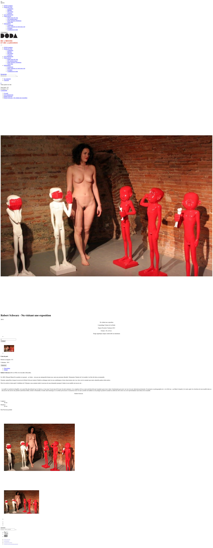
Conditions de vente (12, 29)
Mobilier (9, 10)
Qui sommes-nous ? (12, 19)
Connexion (10, 25)
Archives (9, 13)
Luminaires (10, 8)
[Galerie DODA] (9, 43)
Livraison (9, 28)
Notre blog (10, 22)
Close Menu (4, 32)
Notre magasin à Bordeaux (14, 20)
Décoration (10, 11)
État (2, 409)
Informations (7, 23)
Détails (6, 370)
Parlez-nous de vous (12, 17)
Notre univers (7, 16)
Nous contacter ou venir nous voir (16, 26)
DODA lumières (8, 5)
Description (7, 368)
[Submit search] (17, 76)
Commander (4, 90)
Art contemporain (8, 14)
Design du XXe (8, 7)
